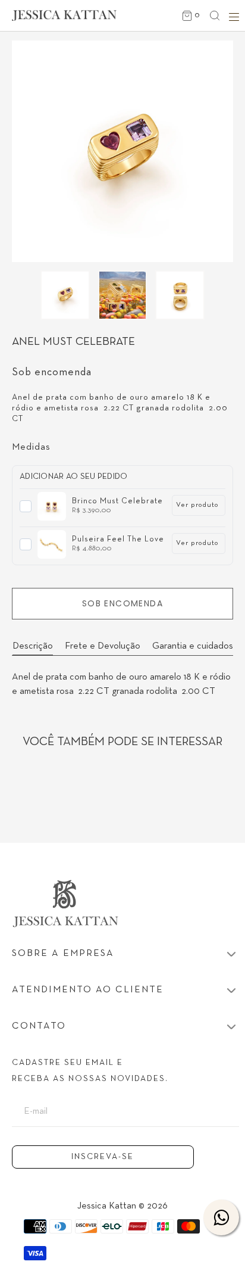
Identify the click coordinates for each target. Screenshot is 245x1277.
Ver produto (197, 505)
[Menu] (232, 17)
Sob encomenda (122, 603)
